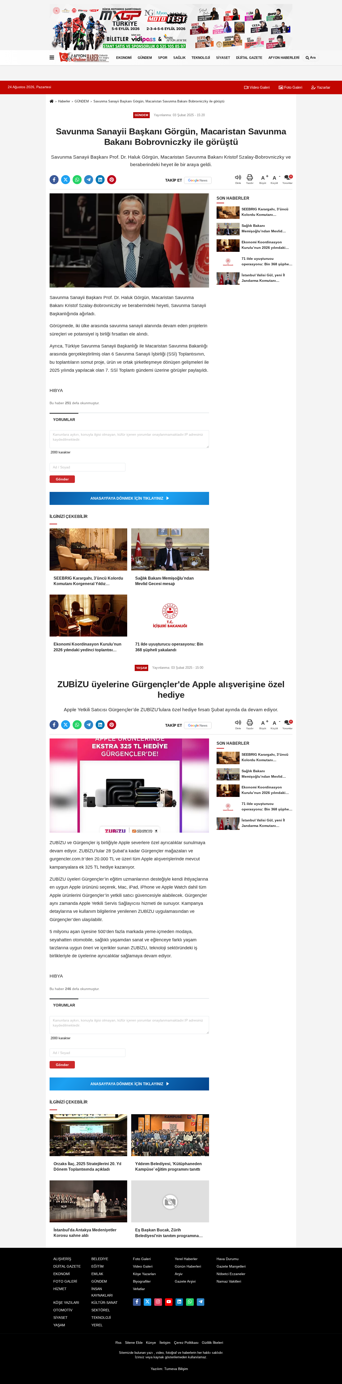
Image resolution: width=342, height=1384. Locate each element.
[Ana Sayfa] (52, 101)
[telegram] (88, 179)
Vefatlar (139, 1289)
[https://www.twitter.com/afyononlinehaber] (147, 1302)
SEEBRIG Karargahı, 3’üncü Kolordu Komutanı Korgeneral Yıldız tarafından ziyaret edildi (88, 581)
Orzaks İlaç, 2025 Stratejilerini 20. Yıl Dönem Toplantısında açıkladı (87, 1166)
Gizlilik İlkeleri (212, 1343)
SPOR (162, 57)
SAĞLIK (179, 57)
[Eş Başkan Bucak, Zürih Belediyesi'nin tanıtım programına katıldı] (170, 1201)
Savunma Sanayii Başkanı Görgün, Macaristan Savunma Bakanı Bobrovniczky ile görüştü (158, 101)
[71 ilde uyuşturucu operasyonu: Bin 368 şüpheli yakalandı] (170, 616)
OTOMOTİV (62, 1310)
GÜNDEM (145, 57)
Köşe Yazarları (144, 1274)
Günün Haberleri (188, 1266)
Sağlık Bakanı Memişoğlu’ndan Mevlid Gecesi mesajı (164, 581)
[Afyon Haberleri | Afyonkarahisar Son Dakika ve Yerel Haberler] (84, 57)
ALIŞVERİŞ (62, 1259)
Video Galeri (259, 87)
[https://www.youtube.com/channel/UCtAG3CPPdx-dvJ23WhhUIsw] (169, 1302)
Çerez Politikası (186, 1343)
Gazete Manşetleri (231, 1266)
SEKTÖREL (100, 1310)
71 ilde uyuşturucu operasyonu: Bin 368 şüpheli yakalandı (169, 647)
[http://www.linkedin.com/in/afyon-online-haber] (179, 1302)
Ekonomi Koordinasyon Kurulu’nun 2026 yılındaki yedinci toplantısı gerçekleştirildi (87, 647)
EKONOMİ (124, 57)
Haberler (64, 101)
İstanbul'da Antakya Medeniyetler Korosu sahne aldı (85, 1233)
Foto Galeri (292, 87)
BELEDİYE (99, 1259)
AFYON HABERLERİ (283, 57)
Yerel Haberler (186, 1259)
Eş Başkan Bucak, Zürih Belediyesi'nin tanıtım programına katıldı (167, 1233)
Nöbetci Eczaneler (231, 1274)
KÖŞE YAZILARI (66, 1303)
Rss (118, 1343)
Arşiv (179, 1274)
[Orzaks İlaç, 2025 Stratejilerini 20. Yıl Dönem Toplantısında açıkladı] (88, 1135)
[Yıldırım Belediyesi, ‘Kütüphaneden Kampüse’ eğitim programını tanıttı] (170, 1135)
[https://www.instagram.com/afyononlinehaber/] (158, 1302)
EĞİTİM (97, 1266)
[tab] (64, 419)
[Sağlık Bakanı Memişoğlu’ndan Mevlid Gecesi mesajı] (170, 549)
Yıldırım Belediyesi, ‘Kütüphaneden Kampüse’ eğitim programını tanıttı (168, 1166)
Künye (151, 1343)
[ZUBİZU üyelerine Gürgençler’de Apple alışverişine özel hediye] (129, 785)
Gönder (62, 479)
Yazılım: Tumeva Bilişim (169, 1369)
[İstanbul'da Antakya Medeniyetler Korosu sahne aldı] (88, 1201)
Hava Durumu (228, 1259)
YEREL (97, 1325)
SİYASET (223, 57)
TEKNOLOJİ (201, 57)
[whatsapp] (77, 179)
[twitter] (65, 179)
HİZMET (60, 1289)
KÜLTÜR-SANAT (104, 1303)
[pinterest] (111, 179)
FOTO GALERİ (65, 1281)
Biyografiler (142, 1281)
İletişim (164, 1343)
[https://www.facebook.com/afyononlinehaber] (136, 1302)
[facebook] (54, 179)
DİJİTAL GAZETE (249, 57)
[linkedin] (100, 179)
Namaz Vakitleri (229, 1281)
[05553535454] (190, 1302)
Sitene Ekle (134, 1343)
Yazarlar (323, 87)
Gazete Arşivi (185, 1281)
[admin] (200, 1302)
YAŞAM (59, 1325)
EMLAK (97, 1274)
